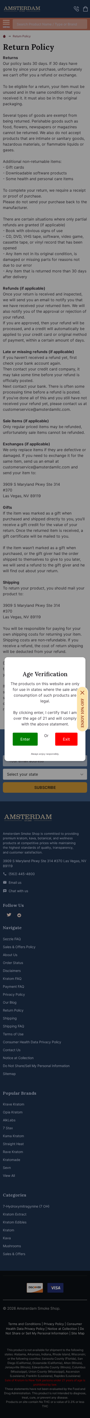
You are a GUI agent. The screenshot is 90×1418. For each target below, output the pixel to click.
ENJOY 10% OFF (82, 712)
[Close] (82, 692)
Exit (66, 739)
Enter (25, 739)
